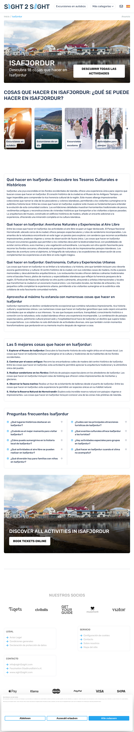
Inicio (6, 16)
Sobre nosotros (91, 643)
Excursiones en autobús (71, 6)
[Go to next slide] (126, 128)
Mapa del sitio (91, 647)
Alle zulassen (109, 718)
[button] (128, 6)
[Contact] (121, 6)
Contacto (88, 639)
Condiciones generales (21, 641)
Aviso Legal (16, 637)
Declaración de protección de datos (28, 645)
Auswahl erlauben (67, 718)
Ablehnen (25, 718)
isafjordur (17, 16)
